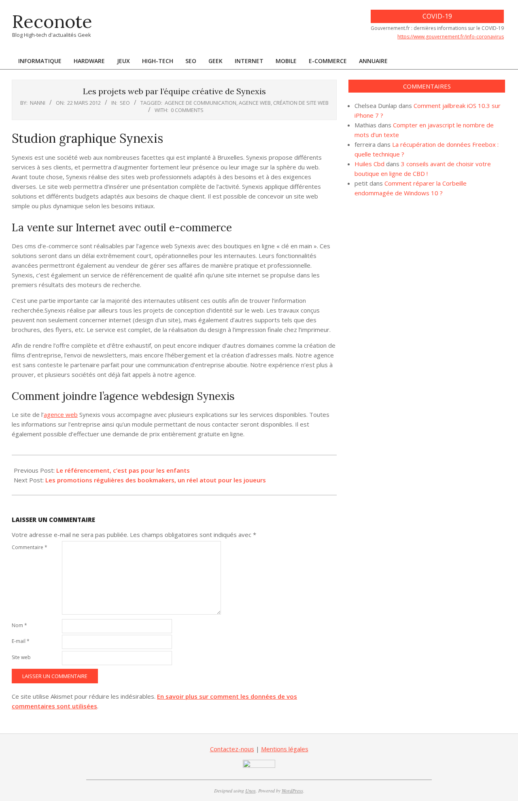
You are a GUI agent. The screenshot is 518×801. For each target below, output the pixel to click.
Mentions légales (284, 749)
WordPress (292, 790)
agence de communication (200, 102)
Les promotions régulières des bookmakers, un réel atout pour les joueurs (155, 480)
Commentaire (29, 547)
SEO (125, 102)
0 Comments (187, 110)
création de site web (301, 102)
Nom (19, 625)
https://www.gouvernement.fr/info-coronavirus (450, 36)
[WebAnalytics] (259, 765)
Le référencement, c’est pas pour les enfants (123, 470)
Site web (21, 657)
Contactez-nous (232, 749)
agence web (255, 102)
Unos (250, 790)
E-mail (21, 641)
